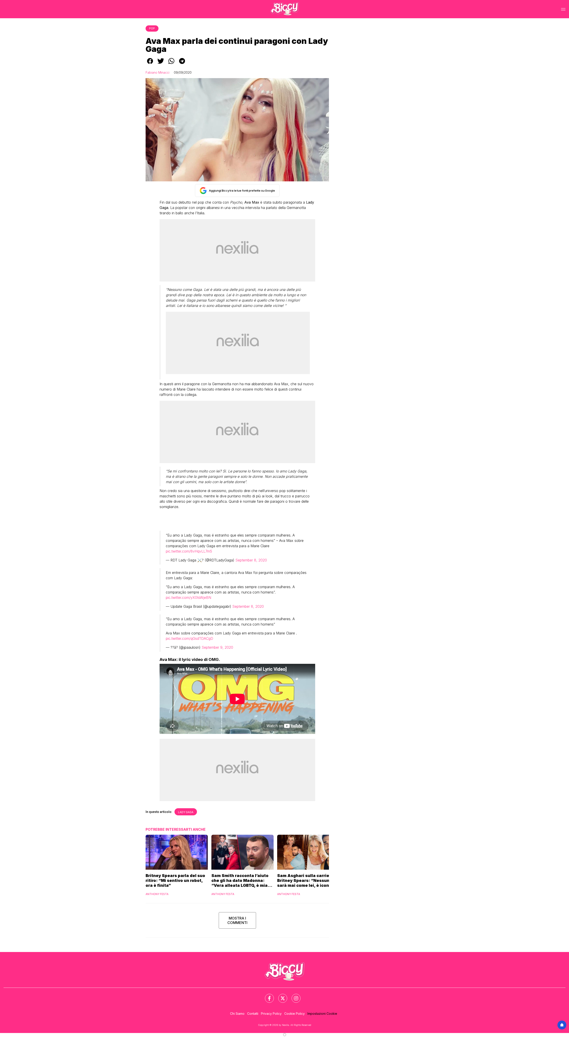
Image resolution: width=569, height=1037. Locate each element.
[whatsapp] (171, 64)
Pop (152, 28)
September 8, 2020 (251, 560)
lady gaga (185, 812)
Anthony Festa (157, 894)
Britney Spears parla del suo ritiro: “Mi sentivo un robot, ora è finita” (175, 880)
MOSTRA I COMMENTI (237, 920)
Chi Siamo (237, 1013)
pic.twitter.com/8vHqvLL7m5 (189, 551)
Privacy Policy (271, 1013)
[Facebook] (266, 995)
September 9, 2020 (217, 647)
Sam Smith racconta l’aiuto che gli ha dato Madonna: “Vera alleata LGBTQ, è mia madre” (239, 880)
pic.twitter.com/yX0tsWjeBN (188, 597)
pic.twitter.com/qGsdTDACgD (189, 638)
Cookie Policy (294, 1013)
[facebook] (150, 64)
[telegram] (182, 64)
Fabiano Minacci (157, 72)
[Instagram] (293, 995)
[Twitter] (280, 995)
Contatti (252, 1013)
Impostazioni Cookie (322, 1013)
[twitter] (160, 64)
